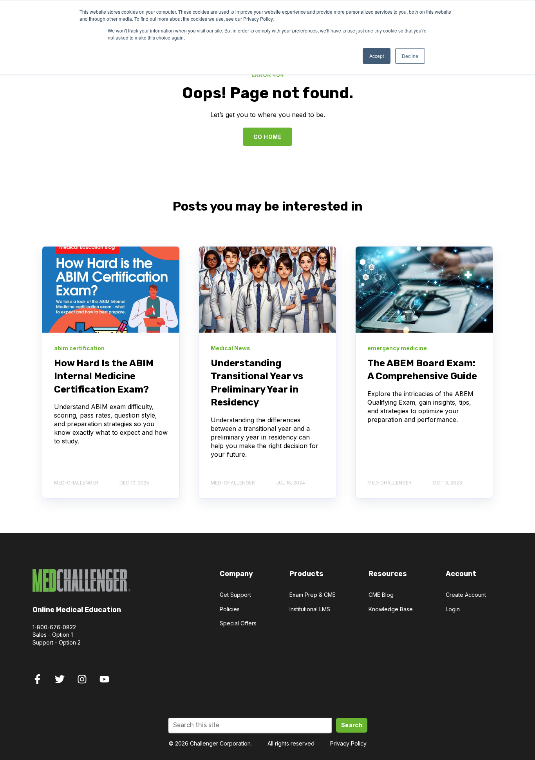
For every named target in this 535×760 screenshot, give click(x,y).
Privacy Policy (348, 743)
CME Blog (381, 594)
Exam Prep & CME (312, 594)
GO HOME (267, 136)
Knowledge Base (391, 609)
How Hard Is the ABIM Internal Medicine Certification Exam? (104, 376)
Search (352, 725)
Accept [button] (376, 55)
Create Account (466, 594)
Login (453, 609)
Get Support (235, 594)
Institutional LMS (309, 609)
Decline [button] (410, 55)
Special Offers (238, 623)
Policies (230, 609)
